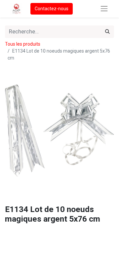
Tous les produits (22, 44)
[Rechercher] (107, 31)
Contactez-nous (51, 8)
